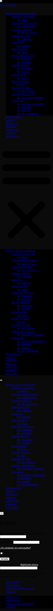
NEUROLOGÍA (19, 75)
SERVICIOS (11, 123)
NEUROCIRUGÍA (20, 65)
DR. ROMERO (24, 107)
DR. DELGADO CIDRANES (30, 97)
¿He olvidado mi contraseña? (15, 547)
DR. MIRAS (22, 20)
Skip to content (8, 4)
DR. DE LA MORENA (28, 113)
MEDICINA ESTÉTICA (22, 55)
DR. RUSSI (22, 78)
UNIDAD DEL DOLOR (22, 94)
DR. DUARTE (24, 110)
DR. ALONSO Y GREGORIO (31, 104)
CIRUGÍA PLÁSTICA (21, 29)
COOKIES (11, 591)
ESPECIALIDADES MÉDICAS (20, 13)
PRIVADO (11, 126)
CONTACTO (12, 129)
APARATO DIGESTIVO (23, 17)
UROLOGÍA (17, 100)
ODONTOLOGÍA (20, 81)
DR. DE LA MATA (26, 91)
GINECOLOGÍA (19, 49)
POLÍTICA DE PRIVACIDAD (20, 588)
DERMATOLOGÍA (20, 36)
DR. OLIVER (23, 71)
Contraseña (6, 542)
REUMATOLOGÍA (20, 88)
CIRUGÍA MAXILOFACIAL (24, 23)
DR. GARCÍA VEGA (26, 26)
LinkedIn (10, 133)
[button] (26, 193)
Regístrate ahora (29, 564)
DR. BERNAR (23, 46)
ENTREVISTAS (13, 117)
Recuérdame (10, 553)
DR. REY (21, 84)
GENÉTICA (17, 42)
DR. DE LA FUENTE (27, 33)
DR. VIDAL (22, 52)
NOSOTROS (12, 136)
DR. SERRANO (24, 39)
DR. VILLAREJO (25, 68)
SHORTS (10, 120)
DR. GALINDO (24, 62)
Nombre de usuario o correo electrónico (22, 533)
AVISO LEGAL (13, 585)
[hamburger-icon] (1, 380)
